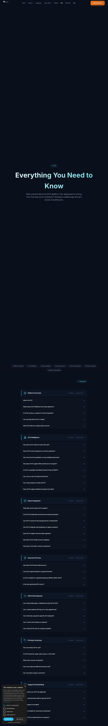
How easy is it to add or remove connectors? (36, 546)
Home (23, 3)
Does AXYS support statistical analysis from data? (38, 489)
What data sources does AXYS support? (35, 508)
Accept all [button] (8, 719)
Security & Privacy (60, 366)
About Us (67, 3)
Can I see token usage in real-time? (34, 673)
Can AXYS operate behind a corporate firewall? (37, 571)
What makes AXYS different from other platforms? (38, 407)
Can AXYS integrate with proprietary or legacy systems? (40, 527)
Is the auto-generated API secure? (33, 584)
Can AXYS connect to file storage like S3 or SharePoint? (40, 521)
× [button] (25, 686)
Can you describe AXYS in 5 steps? (34, 419)
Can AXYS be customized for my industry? (36, 717)
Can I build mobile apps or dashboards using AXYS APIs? (40, 603)
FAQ (61, 3)
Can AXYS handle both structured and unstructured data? (40, 514)
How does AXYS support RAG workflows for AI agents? (40, 464)
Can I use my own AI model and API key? (35, 476)
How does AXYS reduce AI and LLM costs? (36, 445)
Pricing (56, 3)
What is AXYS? (27, 400)
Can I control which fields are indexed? (35, 622)
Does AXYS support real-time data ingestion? (37, 533)
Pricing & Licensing (90, 366)
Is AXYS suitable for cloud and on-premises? (37, 711)
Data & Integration (46, 366)
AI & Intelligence (32, 366)
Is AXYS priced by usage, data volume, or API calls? (39, 654)
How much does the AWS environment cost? (36, 666)
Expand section (79, 393)
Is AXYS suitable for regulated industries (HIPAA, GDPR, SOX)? (42, 578)
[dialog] (14, 704)
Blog (74, 3)
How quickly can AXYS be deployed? (34, 692)
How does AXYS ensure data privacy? (34, 565)
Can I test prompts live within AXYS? (34, 483)
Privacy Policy (6, 702)
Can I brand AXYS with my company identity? (37, 628)
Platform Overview (18, 366)
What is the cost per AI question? (33, 660)
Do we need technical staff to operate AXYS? (37, 698)
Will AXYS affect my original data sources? (36, 426)
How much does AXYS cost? (32, 647)
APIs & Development (75, 366)
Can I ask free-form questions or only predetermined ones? (41, 457)
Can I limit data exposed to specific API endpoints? (38, 616)
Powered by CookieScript (14, 722)
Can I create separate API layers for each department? (40, 609)
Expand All (82, 381)
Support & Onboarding (54, 370)
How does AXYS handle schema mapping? (36, 540)
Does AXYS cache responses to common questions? (39, 451)
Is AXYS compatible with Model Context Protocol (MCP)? (40, 470)
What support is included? (31, 704)
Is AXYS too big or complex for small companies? (38, 413)
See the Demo (97, 3)
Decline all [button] (19, 719)
